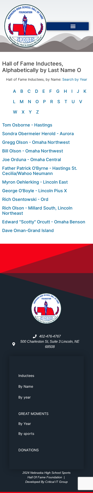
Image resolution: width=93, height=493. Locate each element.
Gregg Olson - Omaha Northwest (36, 142)
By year (24, 397)
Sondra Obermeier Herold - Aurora (38, 133)
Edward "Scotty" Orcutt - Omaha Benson (43, 221)
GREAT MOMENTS (33, 413)
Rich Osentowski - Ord (25, 199)
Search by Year (74, 79)
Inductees (26, 375)
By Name (25, 386)
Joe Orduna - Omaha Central (31, 159)
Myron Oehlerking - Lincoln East (35, 182)
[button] (73, 26)
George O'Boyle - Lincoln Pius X (34, 190)
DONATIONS (28, 450)
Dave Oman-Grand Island (28, 230)
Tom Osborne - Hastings (27, 125)
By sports (26, 433)
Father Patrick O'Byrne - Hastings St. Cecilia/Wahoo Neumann (39, 171)
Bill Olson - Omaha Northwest (32, 151)
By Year (24, 423)
